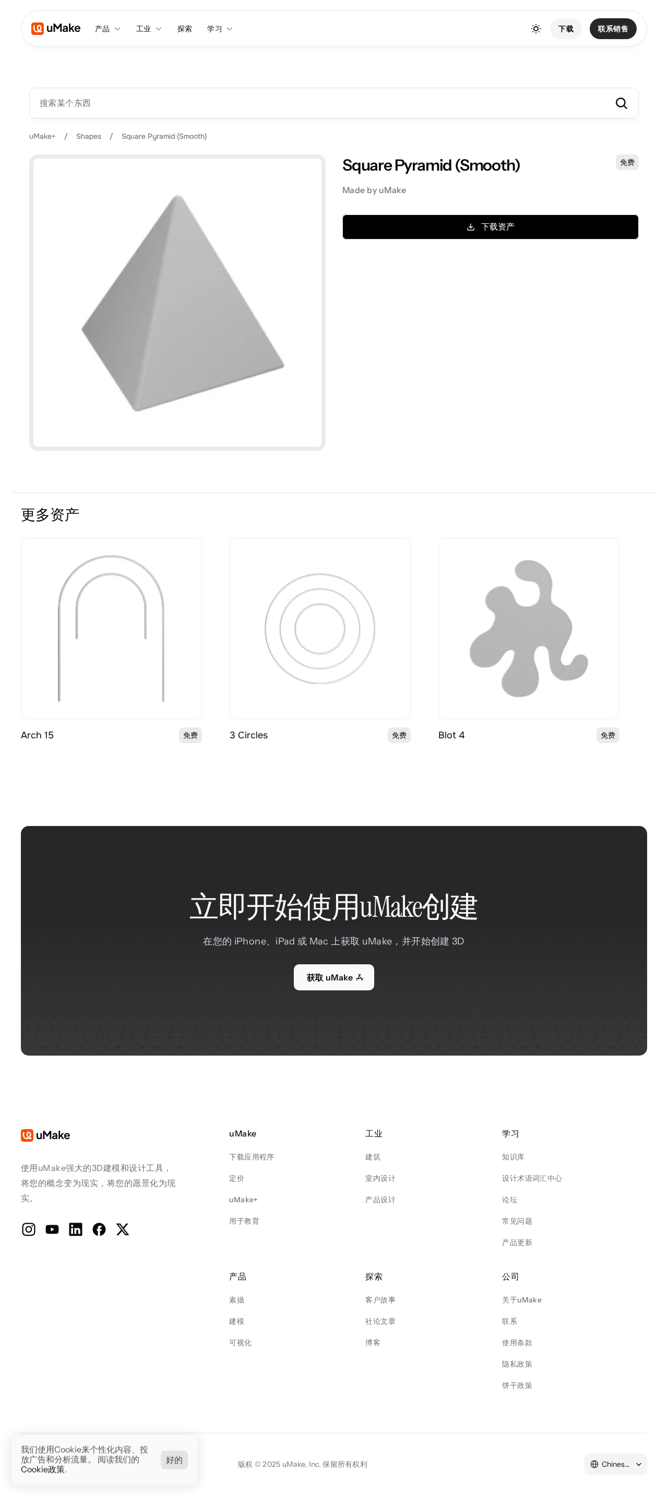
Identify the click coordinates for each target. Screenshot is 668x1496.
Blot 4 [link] (451, 735)
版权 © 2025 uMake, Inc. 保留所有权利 (302, 1464)
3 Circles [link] (249, 735)
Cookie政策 (43, 1470)
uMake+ (42, 136)
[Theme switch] (536, 28)
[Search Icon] (334, 102)
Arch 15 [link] (37, 735)
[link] (111, 628)
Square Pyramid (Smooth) (164, 136)
